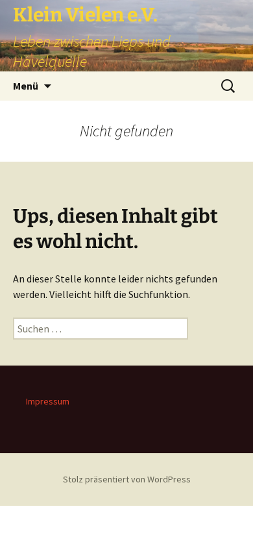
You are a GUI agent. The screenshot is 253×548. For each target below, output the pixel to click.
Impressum (47, 401)
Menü (25, 85)
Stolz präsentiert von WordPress (127, 479)
